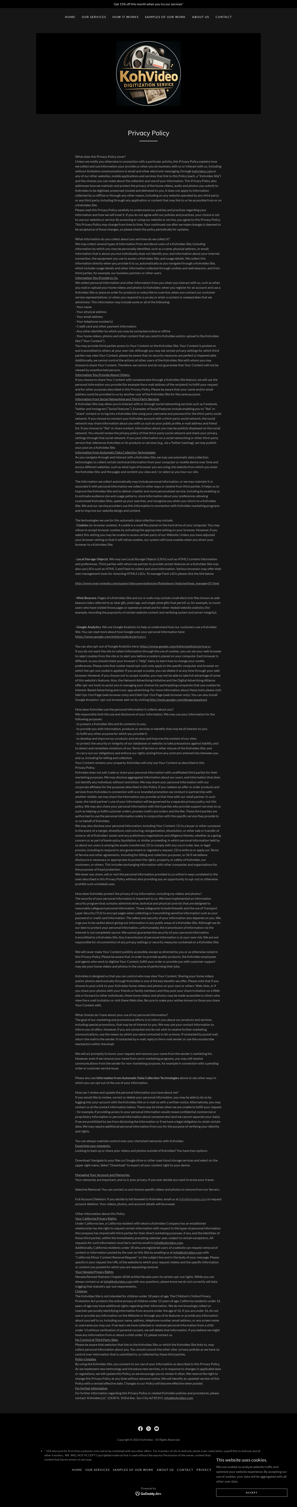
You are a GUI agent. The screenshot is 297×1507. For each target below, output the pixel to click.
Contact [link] (224, 17)
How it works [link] (126, 17)
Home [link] (70, 17)
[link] (148, 73)
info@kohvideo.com (193, 1199)
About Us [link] (200, 17)
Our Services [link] (94, 17)
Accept (251, 1492)
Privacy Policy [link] (211, 1469)
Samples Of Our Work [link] (165, 17)
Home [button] (77, 1469)
